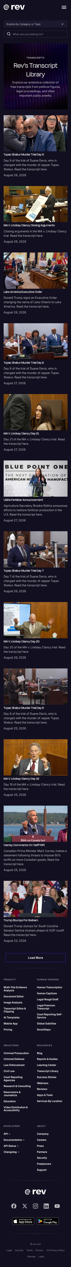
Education (10, 1101)
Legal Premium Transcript (46, 1007)
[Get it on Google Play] (48, 1221)
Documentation (14, 1139)
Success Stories (46, 1077)
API (7, 1133)
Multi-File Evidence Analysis (15, 989)
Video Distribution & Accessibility (16, 1109)
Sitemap (31, 1256)
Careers (41, 1139)
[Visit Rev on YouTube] (57, 1206)
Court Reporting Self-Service (49, 1016)
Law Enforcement (14, 1065)
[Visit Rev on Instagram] (35, 1206)
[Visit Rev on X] (24, 1206)
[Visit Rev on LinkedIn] (46, 1206)
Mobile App (11, 1023)
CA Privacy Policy (55, 1250)
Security (42, 1157)
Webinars (42, 1083)
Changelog (11, 1151)
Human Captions (47, 993)
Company (43, 1133)
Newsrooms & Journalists (12, 1094)
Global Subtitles (46, 1023)
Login (41, 1256)
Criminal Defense (14, 1059)
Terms (29, 1250)
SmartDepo (44, 1029)
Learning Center (46, 1065)
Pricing (8, 1029)
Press (40, 1145)
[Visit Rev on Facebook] (13, 1206)
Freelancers (44, 1163)
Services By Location (49, 1101)
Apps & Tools (45, 1095)
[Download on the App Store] (23, 1221)
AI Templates (12, 1017)
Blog (39, 1053)
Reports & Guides (47, 1059)
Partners (42, 1151)
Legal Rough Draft (47, 999)
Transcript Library (47, 1071)
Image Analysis (13, 1002)
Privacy (39, 1250)
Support (42, 1169)
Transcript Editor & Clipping (15, 1010)
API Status (11, 1145)
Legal (9, 1250)
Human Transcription (49, 987)
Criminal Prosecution (16, 1053)
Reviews (42, 1089)
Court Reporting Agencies (13, 1079)
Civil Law (9, 1071)
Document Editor (14, 996)
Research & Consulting (17, 1086)
